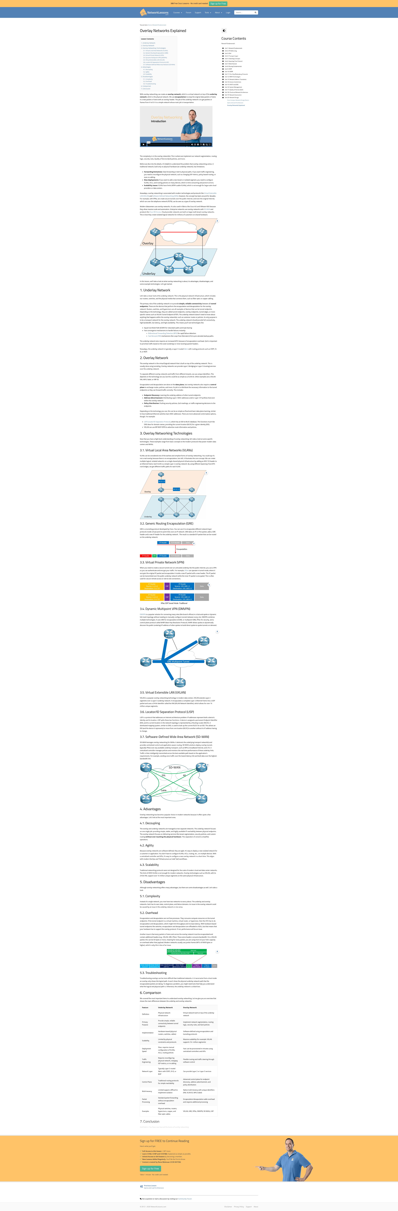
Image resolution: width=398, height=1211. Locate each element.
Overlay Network (148, 45)
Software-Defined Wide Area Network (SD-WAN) (160, 64)
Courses (176, 12)
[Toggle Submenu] (223, 48)
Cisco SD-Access (155, 212)
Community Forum (185, 1199)
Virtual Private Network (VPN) (155, 55)
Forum (188, 12)
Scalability (149, 74)
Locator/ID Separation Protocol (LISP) (157, 62)
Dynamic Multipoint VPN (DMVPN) (156, 58)
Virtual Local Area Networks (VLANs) (157, 50)
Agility (147, 72)
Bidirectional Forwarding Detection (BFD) (162, 333)
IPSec (186, 570)
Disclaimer (228, 1207)
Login (228, 12)
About (217, 12)
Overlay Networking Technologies (154, 48)
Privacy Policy (239, 1207)
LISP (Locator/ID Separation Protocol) (157, 422)
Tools (207, 12)
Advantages (147, 67)
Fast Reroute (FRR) (154, 336)
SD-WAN (207, 209)
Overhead (149, 81)
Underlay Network (149, 43)
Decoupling (149, 69)
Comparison (147, 86)
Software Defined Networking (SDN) (165, 196)
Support (198, 12)
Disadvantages (148, 77)
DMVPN (143, 614)
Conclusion (146, 89)
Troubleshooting (151, 84)
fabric (186, 349)
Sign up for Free (150, 1168)
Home (150, 25)
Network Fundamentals (159, 25)
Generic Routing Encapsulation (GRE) (157, 53)
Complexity (149, 79)
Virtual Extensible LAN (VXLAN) (155, 60)
